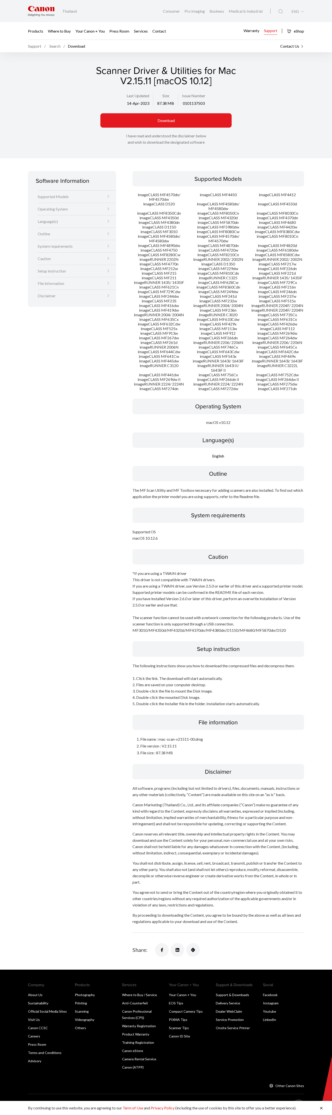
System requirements (55, 246)
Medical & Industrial (245, 11)
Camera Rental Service (139, 1059)
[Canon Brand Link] (41, 11)
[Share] (162, 950)
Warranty (251, 30)
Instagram (271, 1003)
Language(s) (48, 221)
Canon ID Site (179, 1036)
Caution (44, 258)
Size (165, 95)
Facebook (270, 995)
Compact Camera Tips (186, 1011)
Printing (81, 1003)
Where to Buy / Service (139, 995)
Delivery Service (228, 1003)
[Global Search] (280, 11)
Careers (34, 1036)
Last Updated (138, 95)
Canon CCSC (38, 1028)
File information (51, 283)
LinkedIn (269, 1020)
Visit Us (34, 1020)
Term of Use (133, 1108)
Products (35, 31)
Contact (159, 31)
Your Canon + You (90, 31)
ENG (295, 11)
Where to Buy (59, 31)
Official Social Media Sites (47, 1011)
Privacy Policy (163, 1108)
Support (270, 30)
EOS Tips (176, 1003)
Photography (85, 995)
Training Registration (138, 1042)
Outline (44, 233)
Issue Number (193, 95)
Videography (84, 1020)
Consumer (172, 11)
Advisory (34, 1061)
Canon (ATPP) (133, 1067)
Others (80, 1028)
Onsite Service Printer (233, 1028)
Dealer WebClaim (229, 1011)
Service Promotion (230, 1020)
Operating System (53, 209)
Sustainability (38, 1003)
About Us (35, 995)
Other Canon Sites (289, 1086)
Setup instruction (52, 271)
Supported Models (53, 196)
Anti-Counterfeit (135, 1003)
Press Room (119, 31)
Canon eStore (132, 1051)
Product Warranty (135, 1034)
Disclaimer (47, 295)
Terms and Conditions (44, 1053)
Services (141, 31)
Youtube (269, 1011)
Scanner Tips (179, 1028)
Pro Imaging (195, 11)
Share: (139, 950)
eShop (298, 31)
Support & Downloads (232, 995)
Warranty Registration (139, 1026)
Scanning (82, 1011)
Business (217, 11)
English (218, 456)
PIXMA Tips (178, 1020)
